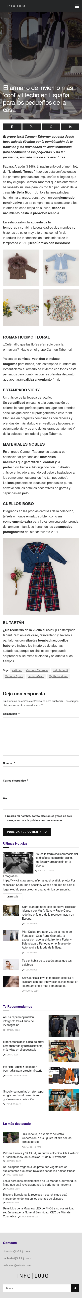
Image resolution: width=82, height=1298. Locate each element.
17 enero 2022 (13, 1104)
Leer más (14, 895)
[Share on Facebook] (12, 126)
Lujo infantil (60, 670)
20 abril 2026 (12, 1188)
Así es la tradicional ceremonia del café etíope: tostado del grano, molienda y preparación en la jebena (56, 860)
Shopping (58, 1018)
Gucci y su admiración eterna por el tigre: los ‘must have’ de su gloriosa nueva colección (23, 1095)
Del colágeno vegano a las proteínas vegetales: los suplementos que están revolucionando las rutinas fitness (39, 1169)
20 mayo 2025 (12, 1202)
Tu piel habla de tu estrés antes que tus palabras (47, 962)
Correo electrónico (16, 780)
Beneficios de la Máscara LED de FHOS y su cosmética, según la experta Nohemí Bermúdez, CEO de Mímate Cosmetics (38, 1212)
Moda (55, 1068)
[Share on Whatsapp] (51, 126)
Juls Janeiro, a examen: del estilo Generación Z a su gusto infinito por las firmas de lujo (46, 1138)
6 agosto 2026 (45, 870)
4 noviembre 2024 (30, 1216)
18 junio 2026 (31, 990)
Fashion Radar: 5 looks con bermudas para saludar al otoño (22, 1068)
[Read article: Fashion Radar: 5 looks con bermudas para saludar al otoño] (64, 1075)
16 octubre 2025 (14, 1174)
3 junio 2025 (12, 1054)
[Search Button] (75, 1288)
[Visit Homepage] (16, 6)
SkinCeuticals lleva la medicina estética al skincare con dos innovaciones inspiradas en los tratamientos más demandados (50, 981)
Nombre (9, 763)
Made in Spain (14, 676)
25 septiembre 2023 (16, 1075)
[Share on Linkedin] (70, 126)
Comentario (11, 714)
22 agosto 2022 (32, 1147)
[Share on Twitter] (31, 126)
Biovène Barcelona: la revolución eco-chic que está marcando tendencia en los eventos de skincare (35, 1196)
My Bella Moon (22, 192)
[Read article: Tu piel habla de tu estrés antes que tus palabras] (11, 964)
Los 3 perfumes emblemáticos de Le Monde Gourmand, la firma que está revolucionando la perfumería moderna (40, 1183)
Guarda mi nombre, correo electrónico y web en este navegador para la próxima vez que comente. (39, 818)
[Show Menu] (77, 6)
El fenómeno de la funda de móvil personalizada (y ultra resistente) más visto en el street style (23, 1045)
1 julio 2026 (30, 952)
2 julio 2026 (30, 923)
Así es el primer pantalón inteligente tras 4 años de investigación (18, 1021)
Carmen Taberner (37, 670)
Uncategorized (17, 855)
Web (5, 798)
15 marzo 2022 (13, 1161)
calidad (17, 670)
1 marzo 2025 (12, 1030)
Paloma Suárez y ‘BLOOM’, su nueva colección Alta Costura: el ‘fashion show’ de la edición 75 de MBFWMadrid (41, 1155)
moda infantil (36, 676)
